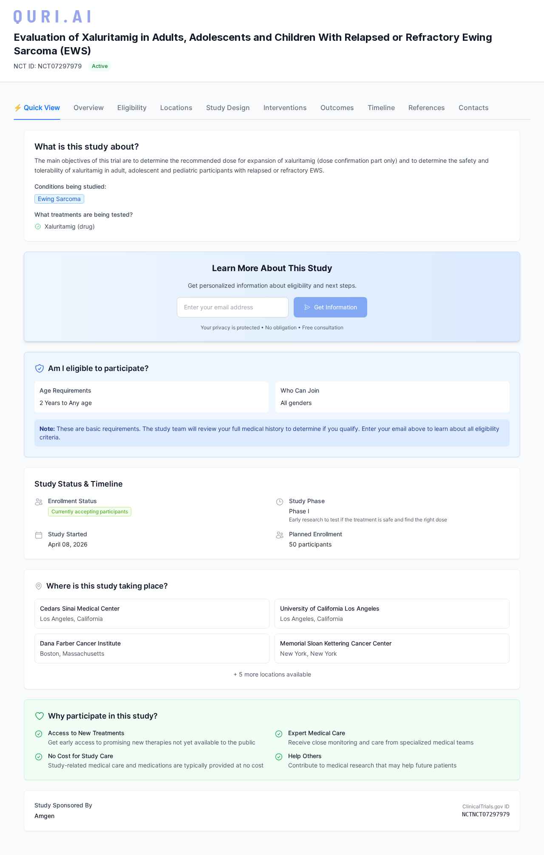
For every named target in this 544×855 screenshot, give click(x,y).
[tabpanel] (272, 480)
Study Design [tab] (228, 107)
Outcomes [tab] (337, 107)
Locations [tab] (176, 107)
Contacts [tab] (474, 107)
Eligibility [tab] (132, 107)
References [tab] (426, 107)
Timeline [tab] (381, 107)
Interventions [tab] (285, 107)
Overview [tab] (89, 107)
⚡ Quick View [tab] (37, 107)
